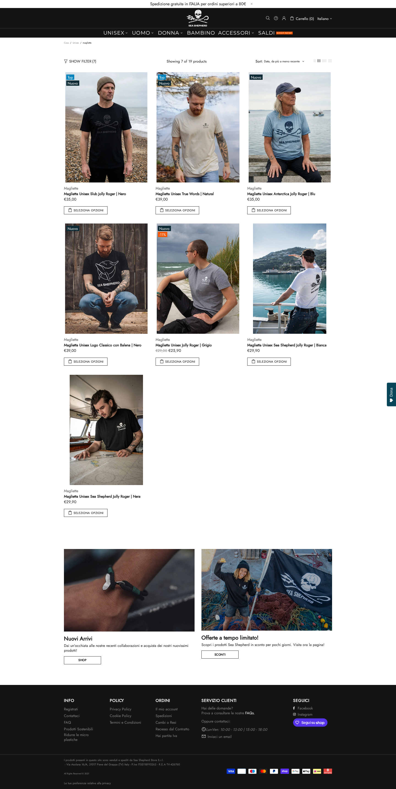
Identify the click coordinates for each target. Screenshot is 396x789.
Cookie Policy (120, 715)
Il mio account (167, 709)
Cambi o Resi (166, 722)
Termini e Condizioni (125, 722)
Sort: (259, 61)
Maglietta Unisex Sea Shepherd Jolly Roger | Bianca (287, 345)
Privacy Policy (120, 709)
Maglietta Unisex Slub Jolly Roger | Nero (95, 193)
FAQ (67, 722)
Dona (391, 392)
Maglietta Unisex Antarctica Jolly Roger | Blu (281, 193)
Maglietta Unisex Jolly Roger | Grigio (184, 345)
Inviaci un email (220, 736)
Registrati (71, 709)
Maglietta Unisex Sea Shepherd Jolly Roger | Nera (102, 496)
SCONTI (220, 654)
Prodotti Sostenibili (78, 729)
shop (82, 660)
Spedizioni (164, 715)
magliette (71, 188)
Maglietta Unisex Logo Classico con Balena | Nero (102, 345)
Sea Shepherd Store (198, 18)
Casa (66, 42)
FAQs (249, 713)
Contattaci (72, 715)
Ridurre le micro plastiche (76, 737)
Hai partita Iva (166, 735)
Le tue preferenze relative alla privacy (87, 783)
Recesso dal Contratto (172, 729)
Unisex (76, 42)
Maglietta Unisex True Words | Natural (185, 193)
